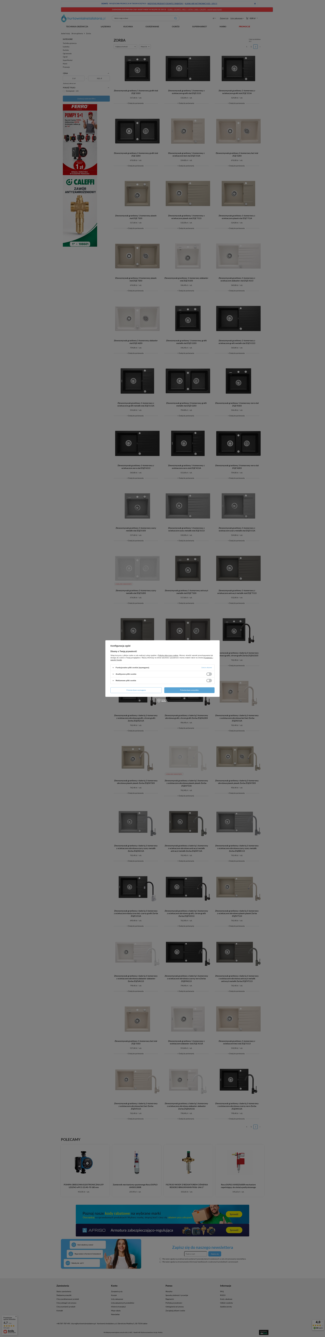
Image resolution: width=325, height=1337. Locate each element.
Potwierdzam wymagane (136, 690)
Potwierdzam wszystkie (189, 690)
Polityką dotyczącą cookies (168, 655)
